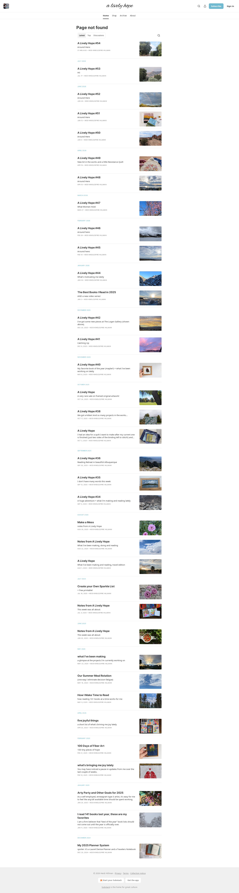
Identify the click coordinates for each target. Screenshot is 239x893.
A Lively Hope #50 (88, 132)
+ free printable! (85, 590)
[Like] (79, 469)
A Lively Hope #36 (89, 458)
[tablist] (91, 35)
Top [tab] (89, 35)
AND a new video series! (89, 296)
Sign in (230, 6)
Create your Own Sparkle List (96, 586)
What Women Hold (86, 206)
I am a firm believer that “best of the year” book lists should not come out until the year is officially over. (105, 823)
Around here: (83, 232)
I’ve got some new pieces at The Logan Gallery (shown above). (103, 323)
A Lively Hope (86, 392)
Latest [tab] (82, 35)
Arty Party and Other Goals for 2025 (100, 792)
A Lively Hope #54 (88, 43)
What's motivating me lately (90, 276)
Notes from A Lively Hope (93, 541)
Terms (126, 873)
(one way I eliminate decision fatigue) (95, 679)
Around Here (83, 97)
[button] (105, 15)
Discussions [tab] (98, 35)
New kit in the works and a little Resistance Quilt (100, 161)
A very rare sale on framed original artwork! (98, 396)
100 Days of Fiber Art (90, 745)
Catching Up (83, 343)
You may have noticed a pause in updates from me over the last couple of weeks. (105, 770)
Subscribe (216, 6)
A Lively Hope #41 (88, 339)
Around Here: (83, 47)
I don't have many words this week (94, 481)
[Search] (199, 6)
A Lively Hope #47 (88, 202)
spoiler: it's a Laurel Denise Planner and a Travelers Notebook (106, 849)
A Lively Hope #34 (89, 496)
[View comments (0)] (98, 54)
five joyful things (88, 720)
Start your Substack (112, 880)
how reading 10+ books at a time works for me (99, 699)
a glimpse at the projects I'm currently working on (101, 660)
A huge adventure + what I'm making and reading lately (104, 500)
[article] (119, 48)
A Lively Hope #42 (88, 317)
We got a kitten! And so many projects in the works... (102, 415)
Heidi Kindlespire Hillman (99, 50)
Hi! (78, 72)
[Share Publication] (205, 6)
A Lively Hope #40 (89, 364)
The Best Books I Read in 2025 (96, 292)
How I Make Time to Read (93, 695)
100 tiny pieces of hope (88, 749)
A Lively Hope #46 (89, 228)
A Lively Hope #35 (88, 477)
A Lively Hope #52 (88, 94)
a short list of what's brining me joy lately (97, 724)
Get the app (133, 880)
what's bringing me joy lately (95, 765)
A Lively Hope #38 (89, 411)
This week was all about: (89, 609)
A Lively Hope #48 (89, 177)
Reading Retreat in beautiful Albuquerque (97, 462)
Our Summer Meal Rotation (94, 675)
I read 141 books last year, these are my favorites (102, 816)
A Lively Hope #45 (88, 247)
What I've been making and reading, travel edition (101, 564)
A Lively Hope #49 (89, 158)
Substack (106, 887)
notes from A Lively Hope (89, 526)
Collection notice (138, 873)
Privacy (118, 873)
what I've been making (91, 656)
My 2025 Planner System (93, 845)
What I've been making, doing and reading (97, 545)
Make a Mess (85, 522)
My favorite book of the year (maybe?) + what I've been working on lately (103, 370)
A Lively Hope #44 (89, 273)
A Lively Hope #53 (88, 68)
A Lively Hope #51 (88, 113)
